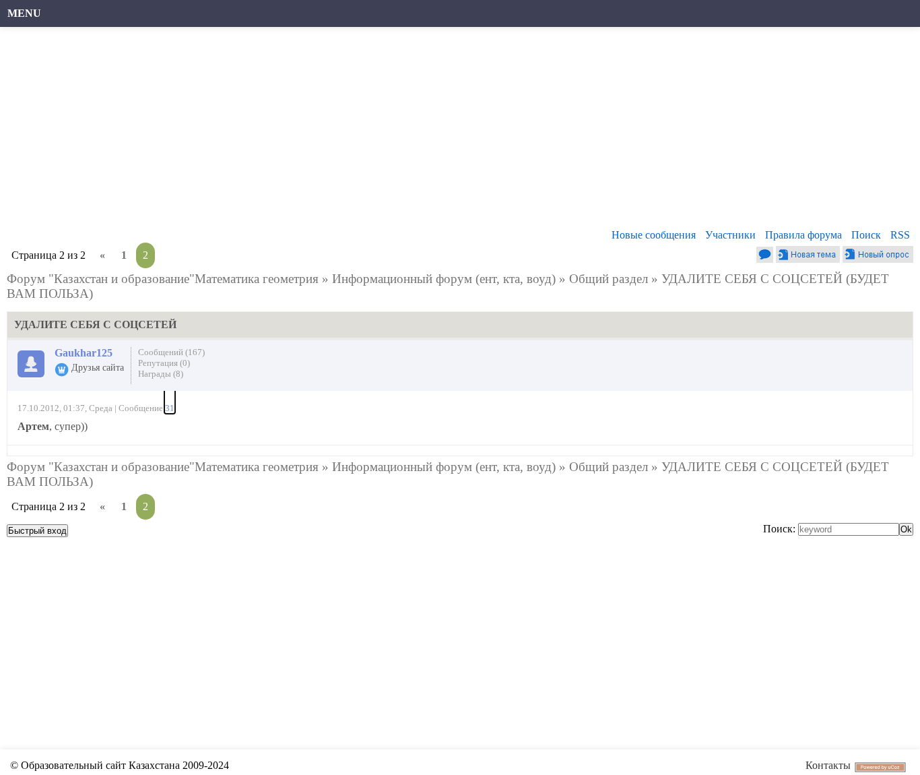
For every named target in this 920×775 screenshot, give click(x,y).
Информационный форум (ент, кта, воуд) (444, 279)
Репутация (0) (164, 363)
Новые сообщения (654, 235)
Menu (24, 13)
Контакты (828, 765)
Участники (730, 235)
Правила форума (803, 235)
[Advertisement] (414, 131)
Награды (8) (160, 374)
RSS (900, 235)
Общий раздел (608, 279)
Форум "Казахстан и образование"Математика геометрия (163, 279)
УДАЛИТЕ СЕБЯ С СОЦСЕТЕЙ (752, 279)
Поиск (866, 235)
